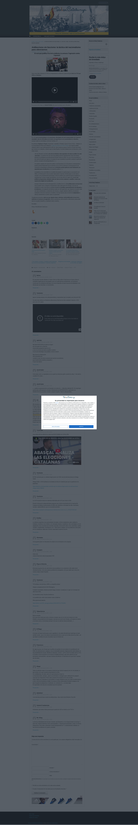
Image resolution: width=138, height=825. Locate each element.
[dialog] (69, 412)
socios (56, 402)
